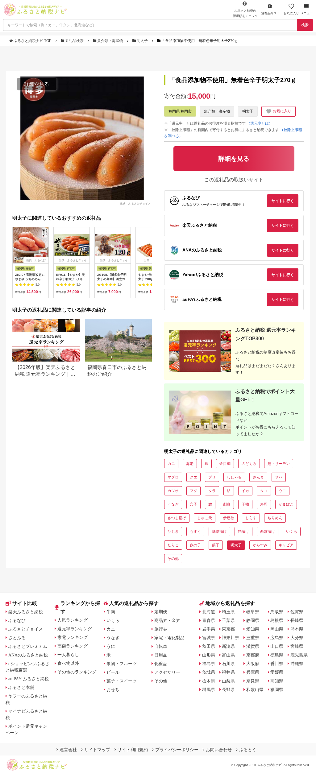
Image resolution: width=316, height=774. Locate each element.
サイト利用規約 (133, 749)
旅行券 (160, 629)
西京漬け (267, 531)
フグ (193, 491)
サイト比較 (24, 603)
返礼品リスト (270, 13)
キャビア (286, 545)
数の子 (195, 545)
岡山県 (276, 629)
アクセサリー (167, 672)
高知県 (276, 681)
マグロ (173, 477)
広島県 (276, 637)
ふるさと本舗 (21, 687)
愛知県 (252, 629)
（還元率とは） (259, 123)
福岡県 (276, 689)
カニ (171, 464)
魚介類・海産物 (110, 41)
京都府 (252, 655)
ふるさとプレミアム (27, 646)
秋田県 (208, 646)
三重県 (252, 637)
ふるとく (247, 749)
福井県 (228, 672)
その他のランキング (76, 672)
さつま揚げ (177, 518)
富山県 (228, 655)
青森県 (208, 620)
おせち (112, 689)
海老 (189, 464)
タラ (212, 491)
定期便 (160, 612)
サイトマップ (97, 749)
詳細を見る (36, 84)
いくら (291, 531)
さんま (258, 477)
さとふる (17, 637)
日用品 (160, 655)
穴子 (193, 504)
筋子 (215, 545)
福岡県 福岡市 (180, 111)
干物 (245, 504)
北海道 (208, 612)
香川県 (276, 663)
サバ (278, 477)
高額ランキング (72, 646)
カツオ (173, 491)
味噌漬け (219, 531)
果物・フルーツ (121, 663)
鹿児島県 (299, 655)
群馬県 (208, 689)
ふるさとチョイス (25, 629)
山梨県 (228, 681)
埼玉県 (228, 612)
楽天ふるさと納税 (25, 612)
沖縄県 (296, 663)
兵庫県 (252, 672)
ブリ (212, 477)
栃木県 (208, 681)
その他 (173, 559)
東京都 (228, 629)
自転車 (160, 646)
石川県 (228, 663)
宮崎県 (296, 646)
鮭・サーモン (279, 464)
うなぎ (173, 504)
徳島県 (276, 655)
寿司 (264, 504)
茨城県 (208, 672)
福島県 (208, 663)
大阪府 (252, 663)
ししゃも (234, 477)
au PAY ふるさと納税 (28, 679)
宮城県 (208, 637)
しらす (250, 518)
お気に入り (291, 13)
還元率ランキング (74, 629)
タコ (264, 491)
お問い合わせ (219, 749)
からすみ (260, 545)
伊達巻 (228, 518)
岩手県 (208, 629)
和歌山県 (255, 689)
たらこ (173, 545)
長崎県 (296, 620)
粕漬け (243, 531)
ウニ (282, 491)
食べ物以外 (68, 663)
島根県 (276, 620)
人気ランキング (72, 620)
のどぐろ (249, 464)
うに (110, 646)
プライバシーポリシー (176, 749)
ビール (112, 672)
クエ (193, 477)
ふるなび (17, 620)
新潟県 (228, 646)
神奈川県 (230, 637)
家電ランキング (72, 637)
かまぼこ (286, 504)
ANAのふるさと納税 (28, 655)
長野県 (228, 689)
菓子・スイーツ (121, 681)
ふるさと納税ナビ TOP (32, 41)
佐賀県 (296, 612)
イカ (245, 491)
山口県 (276, 646)
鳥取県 (276, 612)
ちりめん (275, 518)
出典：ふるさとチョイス (135, 203)
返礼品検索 (74, 41)
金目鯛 (225, 464)
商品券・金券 (167, 620)
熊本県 (296, 629)
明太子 (142, 41)
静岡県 (252, 620)
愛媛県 (276, 672)
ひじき (173, 531)
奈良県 (252, 681)
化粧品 (160, 663)
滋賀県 (252, 646)
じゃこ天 (204, 518)
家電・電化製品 (169, 637)
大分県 (296, 637)
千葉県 (228, 620)
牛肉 (110, 612)
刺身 (227, 504)
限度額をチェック (245, 13)
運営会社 (68, 749)
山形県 (208, 655)
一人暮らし (68, 654)
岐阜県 (252, 612)
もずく (195, 531)
